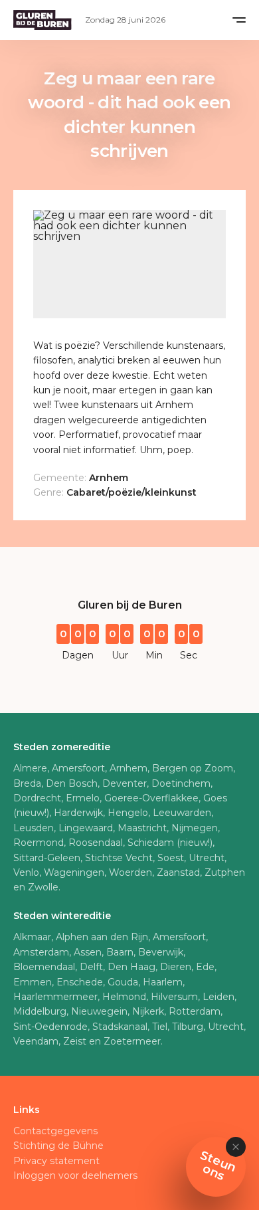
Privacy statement (56, 1161)
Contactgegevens (55, 1131)
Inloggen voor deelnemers (75, 1175)
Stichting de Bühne (58, 1146)
